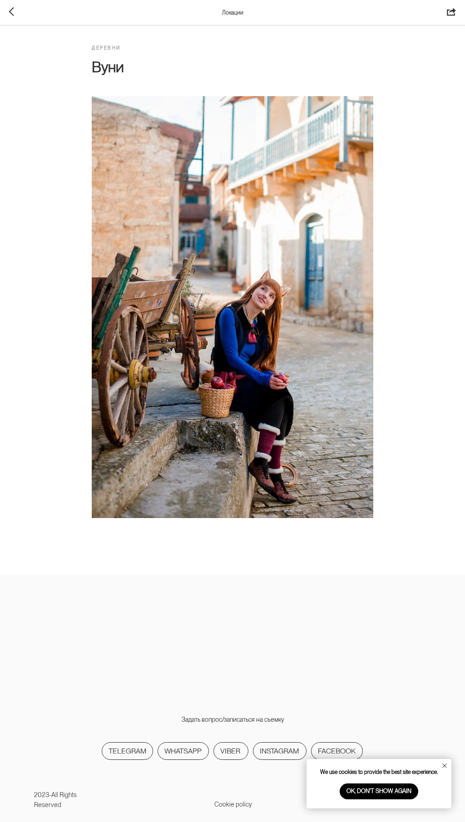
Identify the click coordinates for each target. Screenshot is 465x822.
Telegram (127, 751)
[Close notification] (444, 765)
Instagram (279, 751)
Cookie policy (233, 804)
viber (230, 751)
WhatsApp (183, 751)
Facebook (337, 751)
